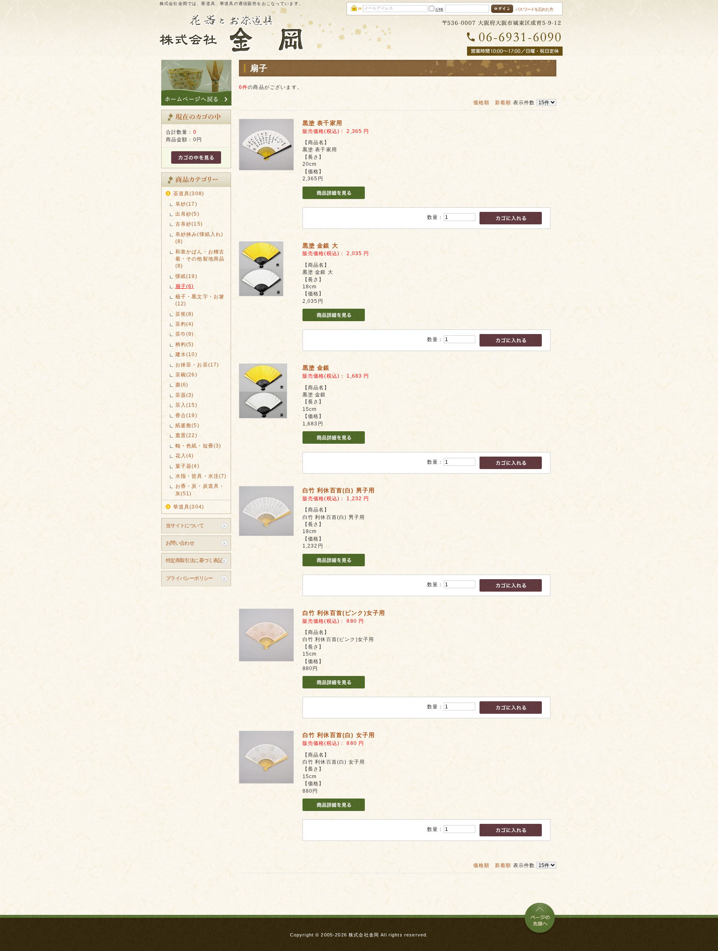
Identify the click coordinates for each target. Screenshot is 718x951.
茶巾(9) (184, 334)
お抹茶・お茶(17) (197, 364)
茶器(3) (184, 395)
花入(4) (184, 455)
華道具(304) (188, 506)
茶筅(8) (184, 314)
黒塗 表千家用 (322, 123)
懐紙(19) (186, 276)
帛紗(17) (186, 203)
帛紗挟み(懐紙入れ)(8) (199, 237)
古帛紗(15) (189, 223)
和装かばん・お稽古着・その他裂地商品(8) (199, 259)
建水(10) (186, 354)
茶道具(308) (188, 193)
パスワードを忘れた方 (534, 9)
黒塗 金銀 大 (320, 245)
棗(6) (182, 384)
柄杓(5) (184, 344)
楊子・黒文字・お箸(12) (199, 300)
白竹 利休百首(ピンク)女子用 (343, 612)
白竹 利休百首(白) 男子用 (338, 490)
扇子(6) (184, 286)
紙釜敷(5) (187, 425)
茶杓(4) (184, 324)
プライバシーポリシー (189, 578)
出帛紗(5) (187, 213)
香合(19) (186, 415)
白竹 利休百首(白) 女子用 (338, 735)
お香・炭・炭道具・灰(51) (199, 489)
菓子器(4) (187, 466)
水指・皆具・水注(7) (201, 476)
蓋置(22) (186, 435)
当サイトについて (185, 525)
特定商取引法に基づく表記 (194, 560)
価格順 (481, 102)
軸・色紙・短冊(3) (198, 445)
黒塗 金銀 (316, 367)
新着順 (503, 102)
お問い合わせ (180, 543)
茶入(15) (186, 405)
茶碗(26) (186, 374)
